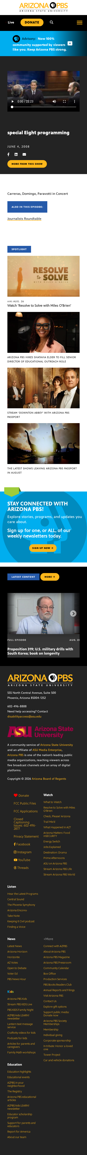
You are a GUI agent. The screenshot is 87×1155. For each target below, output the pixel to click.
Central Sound (15, 899)
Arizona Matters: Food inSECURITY (57, 834)
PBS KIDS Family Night (20, 1010)
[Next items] (73, 613)
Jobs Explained (52, 847)
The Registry (14, 1091)
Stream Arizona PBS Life (58, 869)
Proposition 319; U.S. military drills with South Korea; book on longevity (40, 651)
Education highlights (19, 1071)
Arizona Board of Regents (49, 779)
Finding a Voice (16, 927)
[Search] (51, 22)
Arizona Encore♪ (17, 910)
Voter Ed (12, 973)
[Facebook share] (10, 154)
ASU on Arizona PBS (55, 863)
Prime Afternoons (54, 858)
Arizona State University (56, 745)
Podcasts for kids (17, 1038)
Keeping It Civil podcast (20, 921)
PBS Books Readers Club (58, 984)
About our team (16, 1137)
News (11, 939)
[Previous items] (14, 613)
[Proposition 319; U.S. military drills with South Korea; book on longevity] (43, 595)
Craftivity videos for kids (21, 1033)
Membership (51, 1029)
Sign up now (41, 548)
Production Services (55, 979)
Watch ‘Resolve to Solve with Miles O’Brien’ (39, 305)
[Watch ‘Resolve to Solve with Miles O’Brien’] (43, 258)
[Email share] (26, 154)
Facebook (23, 844)
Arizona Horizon (17, 951)
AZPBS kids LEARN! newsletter (18, 1017)
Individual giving (53, 1035)
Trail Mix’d (49, 822)
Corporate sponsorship (57, 1040)
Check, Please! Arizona (57, 816)
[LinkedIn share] (18, 154)
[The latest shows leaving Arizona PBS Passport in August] (43, 425)
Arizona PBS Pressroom (57, 962)
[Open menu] (79, 22)
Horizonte (13, 957)
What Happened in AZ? (57, 827)
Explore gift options (55, 1006)
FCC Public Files (25, 803)
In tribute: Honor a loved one (58, 1047)
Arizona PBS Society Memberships (55, 1022)
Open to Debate (16, 968)
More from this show (27, 163)
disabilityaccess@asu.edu (24, 716)
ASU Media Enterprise (47, 750)
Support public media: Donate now (56, 1014)
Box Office (50, 973)
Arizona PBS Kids (17, 999)
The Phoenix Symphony (21, 905)
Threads (22, 868)
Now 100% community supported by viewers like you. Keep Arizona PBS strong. (40, 44)
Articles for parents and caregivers (21, 1045)
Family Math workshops (21, 1052)
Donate (24, 796)
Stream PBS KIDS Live (19, 1004)
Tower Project (52, 1055)
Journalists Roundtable (24, 219)
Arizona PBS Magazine (57, 957)
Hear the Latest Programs (22, 894)
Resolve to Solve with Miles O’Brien (59, 809)
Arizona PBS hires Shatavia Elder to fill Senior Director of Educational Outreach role (41, 359)
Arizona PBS (15, 755)
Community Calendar (56, 968)
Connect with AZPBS (55, 946)
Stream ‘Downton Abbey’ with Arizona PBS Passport (38, 414)
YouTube (23, 860)
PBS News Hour (16, 979)
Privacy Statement (26, 836)
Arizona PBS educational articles (21, 1098)
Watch (48, 795)
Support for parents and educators (21, 1124)
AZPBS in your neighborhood (15, 1084)
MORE (48, 576)
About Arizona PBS (54, 951)
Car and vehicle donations (59, 1060)
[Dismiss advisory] (70, 43)
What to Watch (52, 802)
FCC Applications (26, 811)
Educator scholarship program (19, 1116)
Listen (11, 887)
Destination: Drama (55, 852)
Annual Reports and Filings (59, 990)
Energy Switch (52, 841)
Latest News (14, 946)
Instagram (23, 852)
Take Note (13, 916)
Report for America (18, 1131)
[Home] (43, 7)
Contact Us (50, 1001)
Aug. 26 (15, 301)
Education (14, 1064)
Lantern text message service (20, 1025)
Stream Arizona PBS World (59, 874)
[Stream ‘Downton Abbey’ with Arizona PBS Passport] (43, 370)
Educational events (18, 1077)
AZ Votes (12, 962)
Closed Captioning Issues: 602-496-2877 (25, 824)
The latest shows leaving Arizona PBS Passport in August (42, 470)
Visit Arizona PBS (53, 995)
